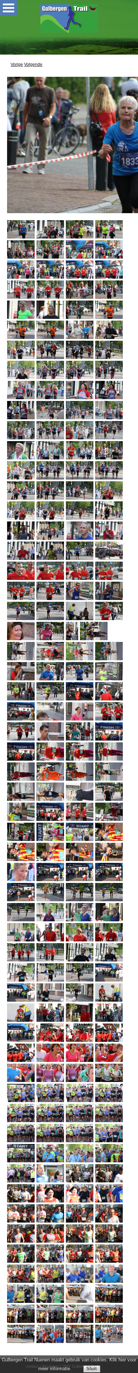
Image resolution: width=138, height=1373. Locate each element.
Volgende (33, 64)
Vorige (17, 64)
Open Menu (8, 8)
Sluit (91, 1368)
